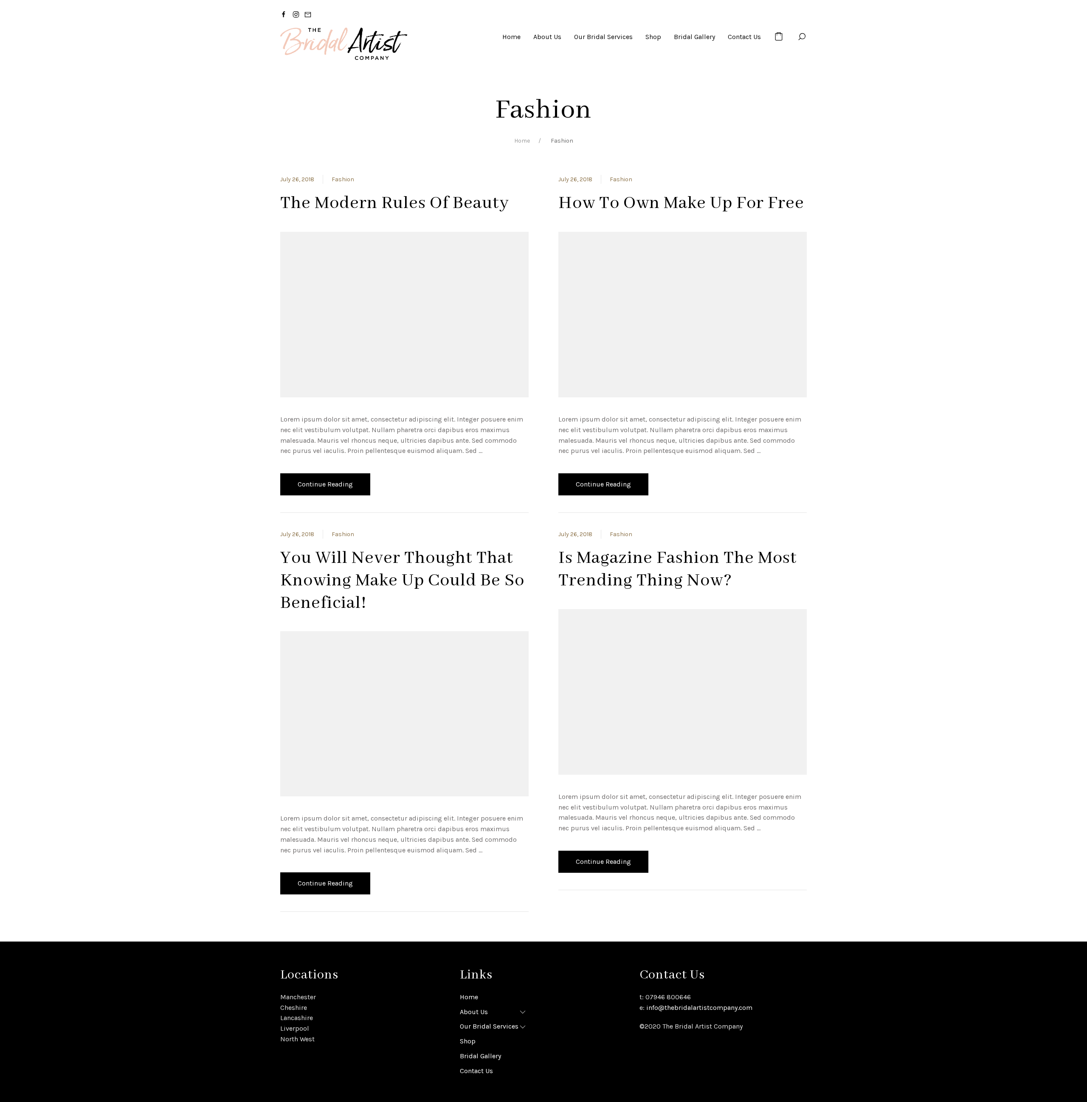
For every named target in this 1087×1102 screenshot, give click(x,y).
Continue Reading (325, 484)
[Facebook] (283, 14)
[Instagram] (296, 14)
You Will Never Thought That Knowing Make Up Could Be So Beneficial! (402, 580)
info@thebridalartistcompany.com (699, 1008)
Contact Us (476, 1071)
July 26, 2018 (297, 179)
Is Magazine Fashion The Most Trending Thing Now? (677, 569)
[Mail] (307, 14)
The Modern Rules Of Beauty (394, 203)
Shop (468, 1041)
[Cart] (779, 37)
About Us (474, 1012)
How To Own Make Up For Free (681, 203)
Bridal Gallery (480, 1056)
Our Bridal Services (489, 1026)
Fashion (343, 179)
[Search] (802, 37)
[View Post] (404, 314)
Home (522, 140)
